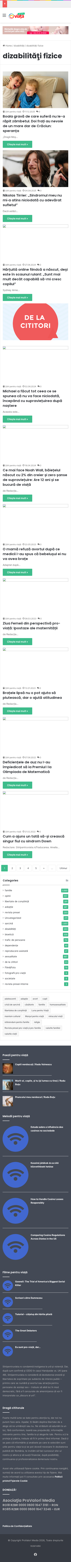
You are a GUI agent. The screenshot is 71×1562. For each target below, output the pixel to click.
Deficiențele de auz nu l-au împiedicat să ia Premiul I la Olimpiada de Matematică (27, 767)
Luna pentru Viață (40, 1010)
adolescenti (10, 998)
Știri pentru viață (13, 111)
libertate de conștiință (17, 901)
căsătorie (29, 1004)
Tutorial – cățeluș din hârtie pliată (33, 1314)
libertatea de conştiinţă (16, 1010)
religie (37, 1022)
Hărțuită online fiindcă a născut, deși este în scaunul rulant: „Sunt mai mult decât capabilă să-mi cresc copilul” (35, 276)
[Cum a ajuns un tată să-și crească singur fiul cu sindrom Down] (35, 809)
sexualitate (11, 956)
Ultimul (63, 868)
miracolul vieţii (56, 1016)
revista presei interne (16, 984)
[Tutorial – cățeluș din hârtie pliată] (8, 1322)
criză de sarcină (12, 1004)
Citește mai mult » (17, 144)
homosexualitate (58, 1004)
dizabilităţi (19, 45)
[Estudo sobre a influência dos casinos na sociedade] (15, 1151)
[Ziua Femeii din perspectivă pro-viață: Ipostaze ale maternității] (35, 596)
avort (35, 998)
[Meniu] (4, 16)
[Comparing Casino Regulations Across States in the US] (15, 1259)
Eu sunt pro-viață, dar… (27, 1347)
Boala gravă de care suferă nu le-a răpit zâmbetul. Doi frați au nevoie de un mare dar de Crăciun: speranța (34, 123)
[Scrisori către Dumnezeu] (8, 1306)
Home (8, 45)
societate (10, 978)
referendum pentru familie (17, 1022)
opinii (8, 895)
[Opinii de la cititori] (35, 321)
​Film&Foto (10, 967)
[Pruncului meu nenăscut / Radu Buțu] (8, 1105)
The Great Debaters (26, 1330)
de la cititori (11, 962)
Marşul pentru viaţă (34, 1016)
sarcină (9, 923)
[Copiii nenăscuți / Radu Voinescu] (8, 1072)
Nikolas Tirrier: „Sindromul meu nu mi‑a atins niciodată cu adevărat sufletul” (32, 200)
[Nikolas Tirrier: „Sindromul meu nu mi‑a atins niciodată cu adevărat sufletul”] (35, 168)
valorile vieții (11, 1033)
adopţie (9, 907)
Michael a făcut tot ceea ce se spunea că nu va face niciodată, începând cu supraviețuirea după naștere (32, 398)
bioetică (9, 934)
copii (45, 998)
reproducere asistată (16, 951)
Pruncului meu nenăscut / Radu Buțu (35, 1097)
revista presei (12, 912)
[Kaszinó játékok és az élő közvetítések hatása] (15, 1186)
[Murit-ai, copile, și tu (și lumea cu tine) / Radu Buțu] (8, 1089)
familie (8, 890)
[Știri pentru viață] (17, 15)
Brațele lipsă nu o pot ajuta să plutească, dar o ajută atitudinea (32, 695)
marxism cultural (12, 1016)
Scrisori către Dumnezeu (28, 1297)
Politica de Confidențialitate (17, 1526)
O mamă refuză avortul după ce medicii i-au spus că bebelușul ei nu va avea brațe (34, 554)
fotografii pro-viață (15, 973)
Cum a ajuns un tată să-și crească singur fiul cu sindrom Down (33, 839)
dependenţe (11, 945)
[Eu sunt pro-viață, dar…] (8, 1355)
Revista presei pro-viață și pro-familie (23, 1028)
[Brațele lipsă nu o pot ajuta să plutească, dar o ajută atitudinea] (35, 666)
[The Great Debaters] (8, 1339)
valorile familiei (53, 1028)
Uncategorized (13, 918)
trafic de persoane (15, 940)
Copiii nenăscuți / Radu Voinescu (33, 1064)
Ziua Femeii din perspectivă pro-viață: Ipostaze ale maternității (31, 626)
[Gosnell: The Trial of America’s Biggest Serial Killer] (8, 1290)
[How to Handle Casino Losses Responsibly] (15, 1222)
